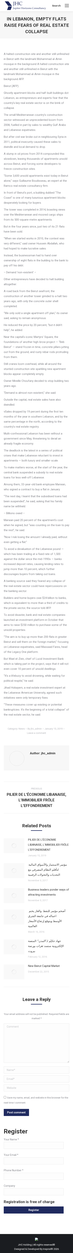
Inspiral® (48, 1249)
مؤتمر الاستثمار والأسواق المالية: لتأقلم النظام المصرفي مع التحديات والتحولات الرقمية (47, 869)
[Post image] (14, 845)
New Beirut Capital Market (44, 966)
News (22, 728)
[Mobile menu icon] (66, 5)
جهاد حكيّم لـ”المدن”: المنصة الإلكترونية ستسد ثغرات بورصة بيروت (46, 946)
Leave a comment (36, 733)
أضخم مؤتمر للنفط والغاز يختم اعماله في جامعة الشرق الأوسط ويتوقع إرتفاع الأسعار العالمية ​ (46, 918)
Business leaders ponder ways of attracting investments (48, 892)
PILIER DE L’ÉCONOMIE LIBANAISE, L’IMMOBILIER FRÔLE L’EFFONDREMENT (48, 844)
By (35, 728)
